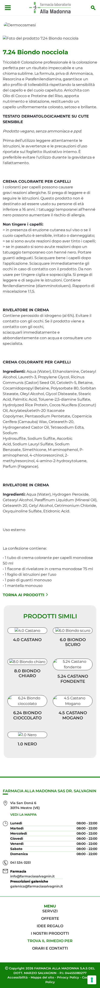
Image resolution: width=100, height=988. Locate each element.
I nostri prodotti (50, 933)
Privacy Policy (68, 977)
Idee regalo (50, 926)
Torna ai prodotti (23, 595)
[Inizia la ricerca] (93, 8)
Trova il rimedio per (50, 941)
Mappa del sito (42, 977)
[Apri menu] (8, 7)
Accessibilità (17, 977)
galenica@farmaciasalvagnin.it (36, 886)
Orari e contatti (50, 948)
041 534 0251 (20, 862)
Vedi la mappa (23, 814)
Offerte (50, 918)
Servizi (50, 911)
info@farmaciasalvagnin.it (32, 876)
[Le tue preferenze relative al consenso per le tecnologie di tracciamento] (91, 979)
